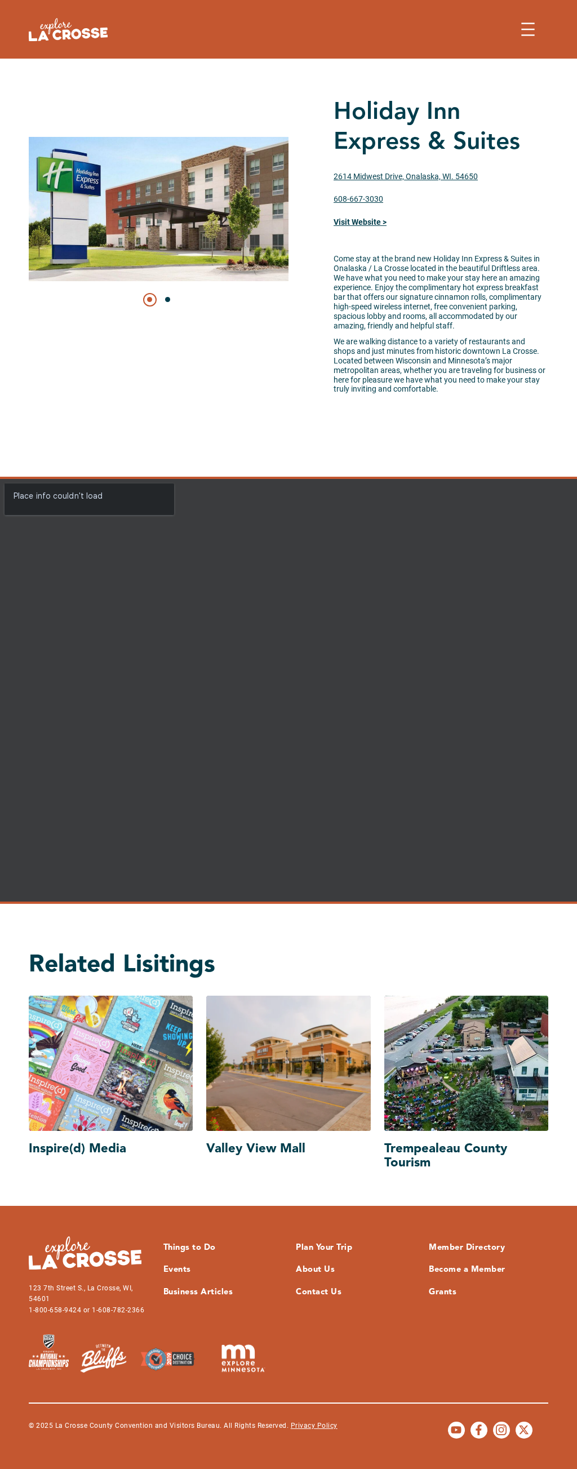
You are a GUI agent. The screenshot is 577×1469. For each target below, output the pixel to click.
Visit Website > (360, 222)
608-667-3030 (358, 198)
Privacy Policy (314, 1426)
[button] (150, 300)
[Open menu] (528, 29)
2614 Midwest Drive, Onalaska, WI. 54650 (406, 176)
